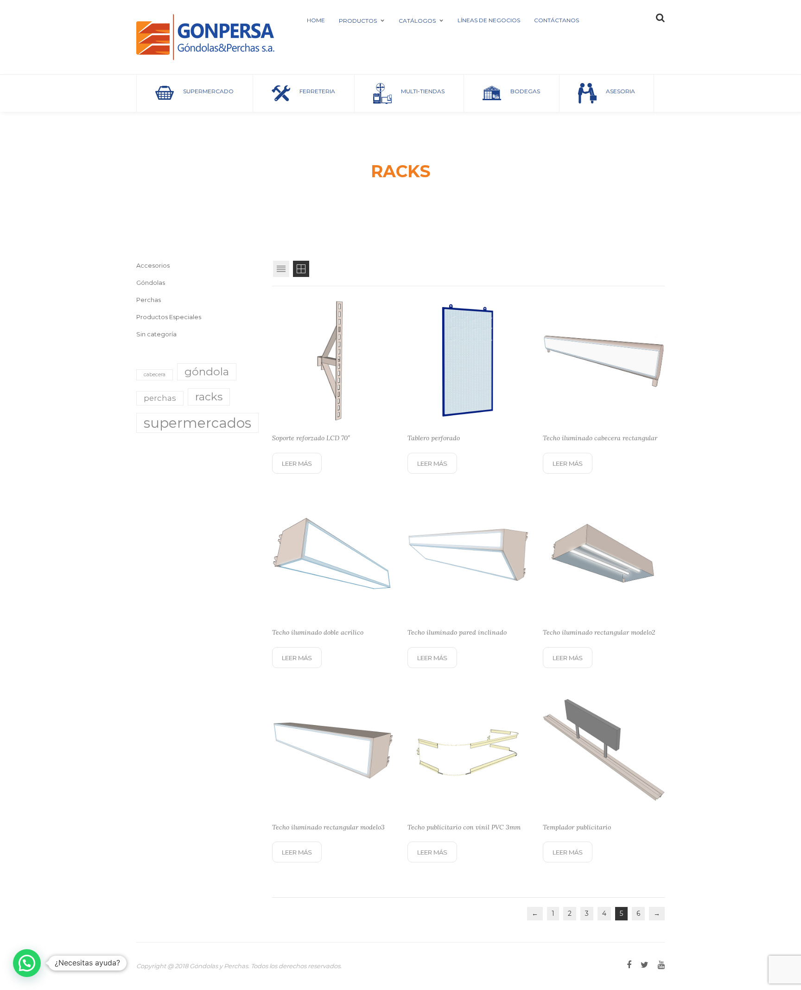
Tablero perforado (433, 438)
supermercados (197, 423)
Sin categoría (156, 334)
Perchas (148, 299)
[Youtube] (661, 965)
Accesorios (153, 265)
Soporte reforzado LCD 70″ (311, 438)
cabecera (154, 375)
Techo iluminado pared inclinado (457, 632)
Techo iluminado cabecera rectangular (600, 438)
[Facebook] (629, 965)
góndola (206, 371)
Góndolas (150, 282)
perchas (160, 398)
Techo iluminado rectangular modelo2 (599, 632)
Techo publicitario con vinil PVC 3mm (464, 827)
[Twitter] (644, 965)
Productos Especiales (168, 317)
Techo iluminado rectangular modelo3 (328, 827)
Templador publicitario (577, 827)
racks (208, 396)
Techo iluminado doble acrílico (317, 632)
